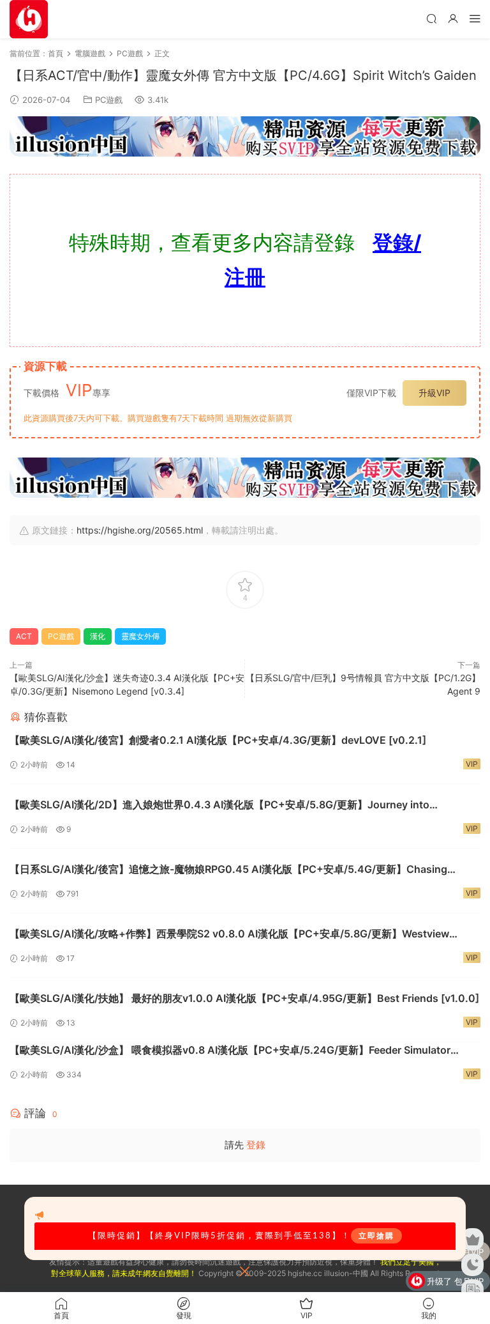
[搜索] (431, 18)
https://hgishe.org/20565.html (140, 530)
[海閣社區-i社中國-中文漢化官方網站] (29, 19)
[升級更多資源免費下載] (245, 136)
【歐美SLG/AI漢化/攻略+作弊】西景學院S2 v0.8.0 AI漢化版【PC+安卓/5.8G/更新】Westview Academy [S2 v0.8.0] (229, 934)
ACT (24, 636)
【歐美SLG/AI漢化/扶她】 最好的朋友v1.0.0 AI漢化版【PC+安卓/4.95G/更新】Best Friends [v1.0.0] (244, 998)
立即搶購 (376, 1236)
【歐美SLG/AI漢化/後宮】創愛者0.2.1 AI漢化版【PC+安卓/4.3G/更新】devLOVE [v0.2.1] (218, 740)
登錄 (255, 1145)
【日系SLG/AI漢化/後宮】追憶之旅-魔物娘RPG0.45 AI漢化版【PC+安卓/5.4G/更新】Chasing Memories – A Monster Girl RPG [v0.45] (228, 870)
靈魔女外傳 (140, 636)
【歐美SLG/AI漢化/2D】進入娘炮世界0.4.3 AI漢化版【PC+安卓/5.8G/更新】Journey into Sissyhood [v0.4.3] (219, 805)
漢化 (97, 636)
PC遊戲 (108, 100)
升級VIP (434, 392)
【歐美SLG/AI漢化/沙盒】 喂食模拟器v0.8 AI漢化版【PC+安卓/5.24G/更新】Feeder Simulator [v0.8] (230, 1050)
